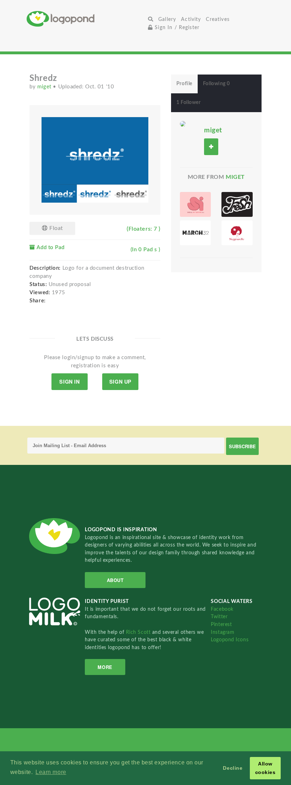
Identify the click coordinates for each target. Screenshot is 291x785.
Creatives (217, 19)
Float (55, 228)
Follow (211, 146)
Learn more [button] (50, 772)
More (105, 667)
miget (45, 86)
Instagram (222, 632)
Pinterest (221, 624)
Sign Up (120, 381)
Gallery (167, 19)
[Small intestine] (195, 204)
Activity (191, 19)
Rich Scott (139, 632)
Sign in (69, 381)
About (115, 580)
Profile (184, 83)
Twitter (219, 616)
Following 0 (216, 83)
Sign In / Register (176, 27)
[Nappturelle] (236, 232)
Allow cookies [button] (265, 768)
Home (86, 19)
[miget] (183, 123)
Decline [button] (232, 768)
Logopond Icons (229, 639)
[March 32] (195, 232)
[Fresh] (236, 204)
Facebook (222, 609)
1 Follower (188, 102)
